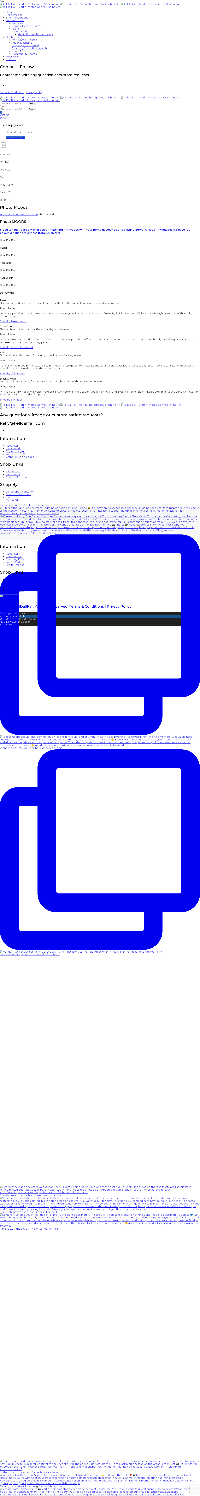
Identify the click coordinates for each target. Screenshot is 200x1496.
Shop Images (14, 14)
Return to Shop (15, 137)
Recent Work (20, 31)
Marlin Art (12, 500)
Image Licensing (22, 42)
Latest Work (13, 448)
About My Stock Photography (30, 48)
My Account (13, 474)
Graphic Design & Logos (26, 26)
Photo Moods (20, 51)
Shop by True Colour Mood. (16, 347)
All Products (13, 471)
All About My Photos (24, 54)
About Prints (14, 556)
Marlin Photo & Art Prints (22, 214)
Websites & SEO (15, 454)
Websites (17, 23)
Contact (11, 59)
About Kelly (13, 445)
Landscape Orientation (20, 491)
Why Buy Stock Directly (26, 45)
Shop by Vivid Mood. (12, 373)
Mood (9, 497)
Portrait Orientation (18, 494)
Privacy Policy (34, 92)
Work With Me (15, 20)
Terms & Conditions (12, 92)
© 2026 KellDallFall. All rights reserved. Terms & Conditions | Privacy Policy (65, 606)
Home (9, 12)
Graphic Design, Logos (20, 457)
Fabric (15, 28)
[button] (100, 1)
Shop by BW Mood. (11, 399)
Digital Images (15, 37)
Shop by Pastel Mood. (13, 321)
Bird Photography (17, 17)
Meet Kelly (12, 56)
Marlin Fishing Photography (35, 34)
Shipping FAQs (15, 559)
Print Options (14, 585)
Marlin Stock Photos (24, 40)
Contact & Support (17, 477)
